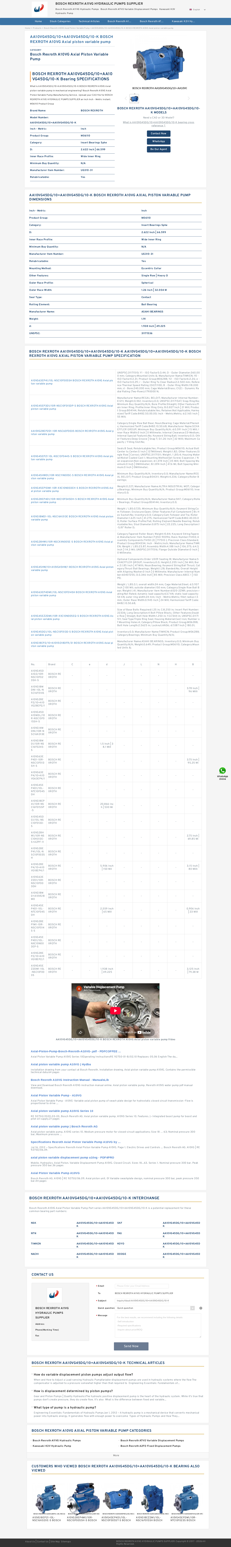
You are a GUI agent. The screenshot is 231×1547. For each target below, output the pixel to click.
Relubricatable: (39, 177)
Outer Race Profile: (41, 283)
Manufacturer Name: (42, 311)
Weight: (33, 319)
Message (101, 1315)
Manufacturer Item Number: (47, 170)
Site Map (55, 1541)
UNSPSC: (34, 333)
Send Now (131, 1346)
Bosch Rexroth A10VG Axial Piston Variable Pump (67, 28)
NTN (33, 1233)
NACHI (35, 1254)
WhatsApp (158, 141)
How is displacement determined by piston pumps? (73, 1391)
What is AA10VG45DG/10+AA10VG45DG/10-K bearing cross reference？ (158, 124)
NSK (33, 1223)
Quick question (106, 1308)
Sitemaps (66, 1541)
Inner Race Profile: (42, 156)
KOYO (120, 1243)
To (99, 1293)
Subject (101, 1300)
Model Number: (39, 117)
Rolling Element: (39, 304)
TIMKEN (36, 1243)
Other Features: (39, 275)
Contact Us (43, 1541)
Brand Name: (38, 110)
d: (30, 326)
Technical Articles (89, 21)
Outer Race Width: (40, 290)
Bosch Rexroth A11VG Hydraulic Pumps (121, 21)
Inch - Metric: (38, 128)
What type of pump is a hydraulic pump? (65, 1408)
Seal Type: (35, 297)
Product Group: (39, 135)
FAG (119, 1233)
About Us (30, 1541)
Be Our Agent (158, 149)
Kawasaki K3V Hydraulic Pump (186, 21)
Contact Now (158, 133)
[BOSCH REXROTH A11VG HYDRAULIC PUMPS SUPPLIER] (39, 8)
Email (100, 1286)
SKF (119, 1223)
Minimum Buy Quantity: (44, 163)
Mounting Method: (40, 268)
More (116, 1455)
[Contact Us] (223, 773)
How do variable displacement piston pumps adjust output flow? (83, 1375)
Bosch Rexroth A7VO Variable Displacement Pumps (154, 21)
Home (38, 21)
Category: (36, 142)
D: (31, 149)
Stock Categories (60, 21)
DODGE (121, 1254)
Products (37, 28)
